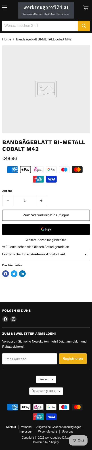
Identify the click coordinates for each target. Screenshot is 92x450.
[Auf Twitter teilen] (14, 273)
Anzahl (7, 191)
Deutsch (44, 379)
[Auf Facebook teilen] (5, 273)
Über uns (67, 431)
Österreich (44, 391)
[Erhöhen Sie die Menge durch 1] (41, 200)
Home (6, 39)
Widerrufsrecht (47, 431)
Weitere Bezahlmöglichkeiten (46, 240)
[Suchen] (84, 26)
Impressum (26, 431)
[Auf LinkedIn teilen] (22, 273)
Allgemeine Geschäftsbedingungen (58, 427)
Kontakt (11, 427)
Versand (26, 427)
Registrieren (73, 358)
